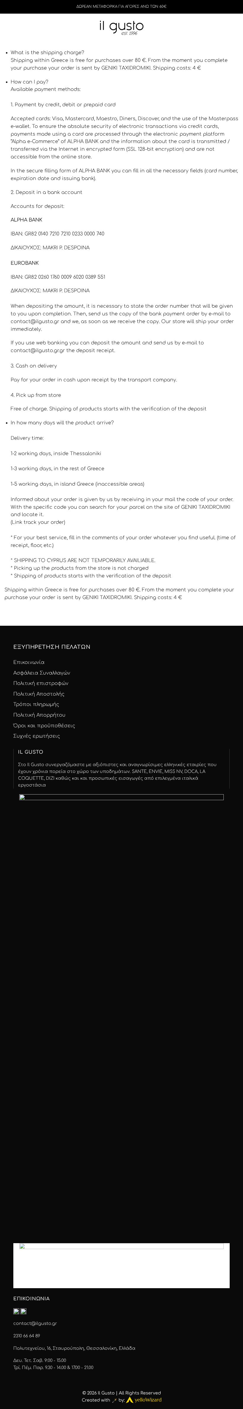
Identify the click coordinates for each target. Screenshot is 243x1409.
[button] (20, 27)
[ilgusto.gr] (121, 27)
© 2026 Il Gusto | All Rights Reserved (121, 1393)
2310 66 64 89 (26, 1335)
